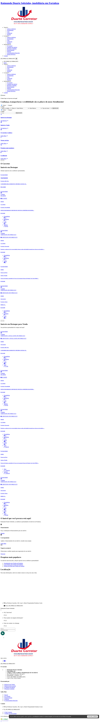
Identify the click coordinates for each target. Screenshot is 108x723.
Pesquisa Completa (11, 48)
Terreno (9, 34)
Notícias (9, 51)
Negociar (3, 554)
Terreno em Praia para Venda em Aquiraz (14, 566)
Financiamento (10, 50)
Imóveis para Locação (10, 686)
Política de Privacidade (11, 713)
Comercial (9, 33)
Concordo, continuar (92, 716)
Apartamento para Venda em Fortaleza (13, 563)
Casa (8, 31)
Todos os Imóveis (11, 29)
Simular (3, 533)
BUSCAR (56, 108)
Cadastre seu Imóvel (12, 47)
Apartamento (10, 30)
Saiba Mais (3, 543)
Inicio (5, 63)
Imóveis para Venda (10, 684)
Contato (6, 55)
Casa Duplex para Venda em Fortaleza (13, 564)
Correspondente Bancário (13, 53)
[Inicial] (24, 657)
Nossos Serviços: (11, 54)
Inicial (6, 695)
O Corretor (9, 46)
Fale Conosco (8, 712)
